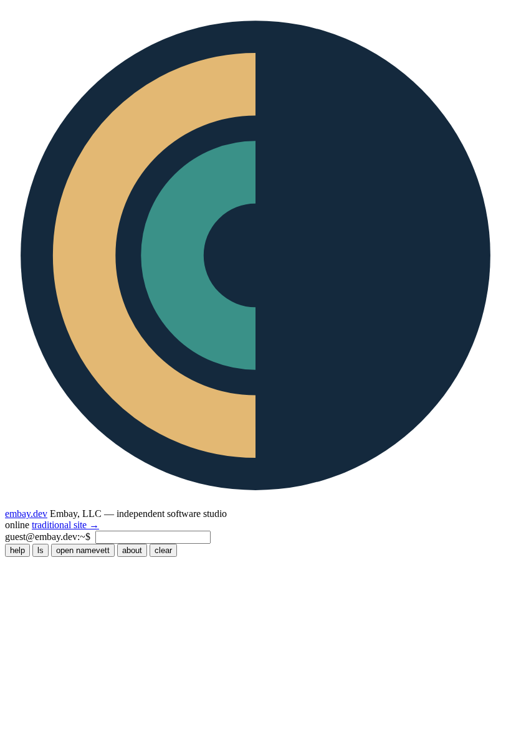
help (17, 550)
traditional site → (65, 524)
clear (163, 550)
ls (40, 550)
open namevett (83, 550)
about (132, 550)
